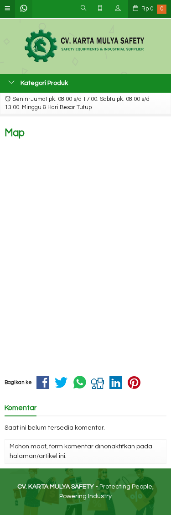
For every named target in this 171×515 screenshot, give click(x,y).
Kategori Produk (43, 83)
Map (15, 133)
